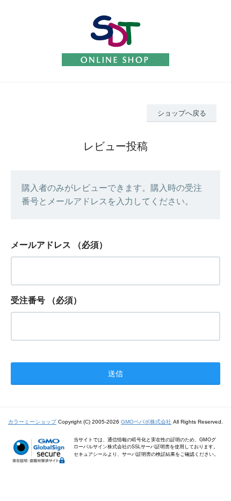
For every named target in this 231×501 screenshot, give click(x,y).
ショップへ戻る (181, 113)
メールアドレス (41, 244)
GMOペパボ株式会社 (146, 422)
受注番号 (28, 300)
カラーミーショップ (32, 422)
